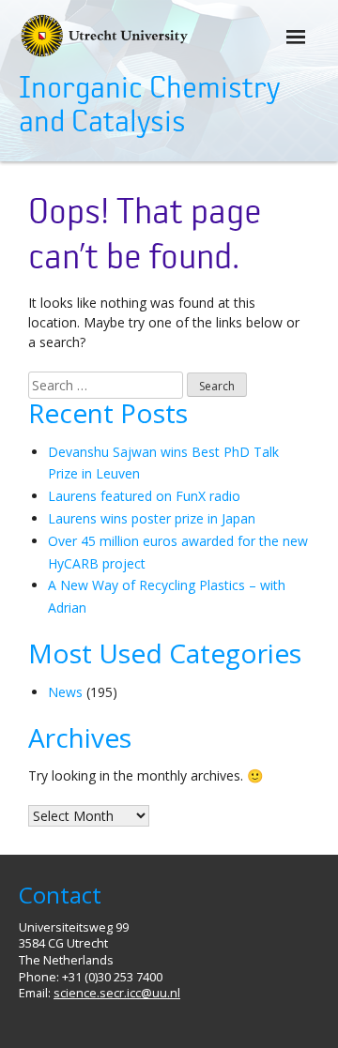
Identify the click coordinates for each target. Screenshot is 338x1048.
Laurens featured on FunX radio (144, 496)
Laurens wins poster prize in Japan (151, 518)
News (65, 692)
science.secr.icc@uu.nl (117, 993)
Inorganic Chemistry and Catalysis (149, 105)
